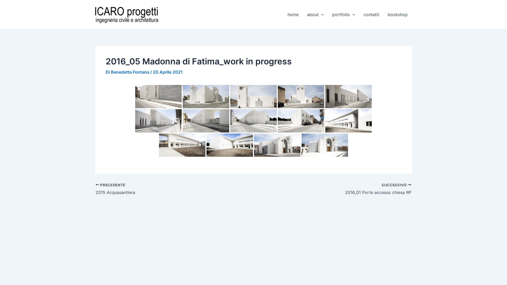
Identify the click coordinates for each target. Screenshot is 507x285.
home (293, 14)
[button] (321, 14)
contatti (371, 14)
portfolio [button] (341, 14)
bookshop (398, 14)
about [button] (313, 14)
